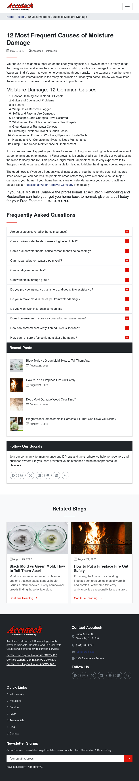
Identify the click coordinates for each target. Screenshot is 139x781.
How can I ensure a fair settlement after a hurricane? (43, 337)
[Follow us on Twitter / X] (30, 475)
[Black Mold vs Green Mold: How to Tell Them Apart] (37, 538)
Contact (14, 733)
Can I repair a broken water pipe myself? (36, 260)
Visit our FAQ (34, 766)
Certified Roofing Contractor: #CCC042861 (31, 664)
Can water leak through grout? (29, 280)
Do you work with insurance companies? (36, 309)
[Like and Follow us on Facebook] (13, 475)
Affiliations (15, 700)
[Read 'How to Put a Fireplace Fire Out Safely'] (16, 385)
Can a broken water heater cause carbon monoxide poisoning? (50, 251)
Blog (21, 17)
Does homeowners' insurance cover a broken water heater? (48, 318)
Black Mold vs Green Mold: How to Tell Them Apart (58, 360)
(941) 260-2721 (85, 645)
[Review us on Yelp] (65, 475)
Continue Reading (22, 598)
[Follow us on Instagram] (22, 475)
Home (10, 17)
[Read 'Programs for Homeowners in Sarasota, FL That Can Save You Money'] (16, 424)
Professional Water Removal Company (48, 185)
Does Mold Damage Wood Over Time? (51, 399)
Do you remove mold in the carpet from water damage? (45, 299)
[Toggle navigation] (127, 6)
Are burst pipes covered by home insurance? (39, 231)
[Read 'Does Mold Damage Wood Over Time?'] (16, 404)
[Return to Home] (20, 6)
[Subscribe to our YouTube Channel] (48, 475)
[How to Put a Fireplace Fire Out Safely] (101, 538)
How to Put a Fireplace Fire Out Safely (50, 380)
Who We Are (17, 694)
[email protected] (85, 651)
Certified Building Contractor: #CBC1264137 (32, 655)
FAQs (13, 714)
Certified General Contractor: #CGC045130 (31, 659)
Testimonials (17, 720)
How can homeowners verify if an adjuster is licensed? (45, 328)
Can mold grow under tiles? (28, 270)
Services (15, 707)
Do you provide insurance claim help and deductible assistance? (51, 289)
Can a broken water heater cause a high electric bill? (44, 241)
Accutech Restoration (44, 51)
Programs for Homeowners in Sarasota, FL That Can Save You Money (71, 419)
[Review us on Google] (56, 475)
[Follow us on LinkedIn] (39, 475)
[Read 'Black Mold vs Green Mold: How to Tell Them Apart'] (16, 365)
